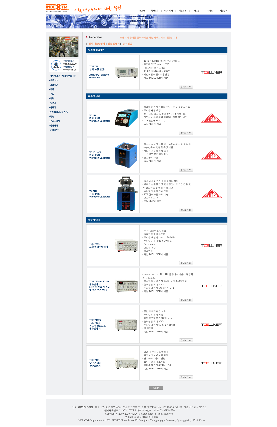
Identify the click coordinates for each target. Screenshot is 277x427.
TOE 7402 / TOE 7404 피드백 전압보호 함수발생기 (97, 324)
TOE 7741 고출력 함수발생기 (98, 245)
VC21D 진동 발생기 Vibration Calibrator (99, 194)
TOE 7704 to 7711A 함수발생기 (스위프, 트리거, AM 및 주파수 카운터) (99, 285)
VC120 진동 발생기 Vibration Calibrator (99, 118)
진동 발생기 (114, 43)
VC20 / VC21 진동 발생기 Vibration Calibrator (99, 155)
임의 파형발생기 (97, 43)
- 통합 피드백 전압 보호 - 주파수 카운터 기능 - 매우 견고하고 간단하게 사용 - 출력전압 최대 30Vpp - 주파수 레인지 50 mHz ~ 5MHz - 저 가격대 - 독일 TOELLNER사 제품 (158, 321)
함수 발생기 (128, 43)
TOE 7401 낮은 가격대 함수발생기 (95, 363)
